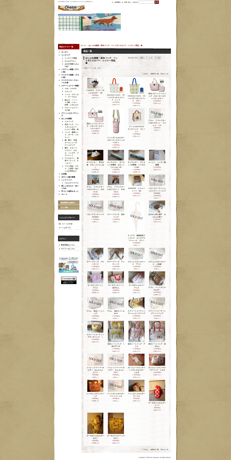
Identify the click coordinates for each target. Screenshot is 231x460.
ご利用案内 (117, 2)
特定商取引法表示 (68, 203)
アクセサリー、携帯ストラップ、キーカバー (72, 160)
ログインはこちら (68, 249)
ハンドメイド (66, 180)
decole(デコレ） (71, 61)
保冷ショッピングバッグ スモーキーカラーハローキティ (95, 126)
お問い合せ (127, 2)
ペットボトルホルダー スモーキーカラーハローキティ (116, 140)
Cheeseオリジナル (72, 183)
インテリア (65, 55)
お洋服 (64, 174)
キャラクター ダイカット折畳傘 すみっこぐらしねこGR (116, 164)
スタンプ (68, 92)
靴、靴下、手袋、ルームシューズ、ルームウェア (72, 142)
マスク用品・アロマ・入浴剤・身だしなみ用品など (72, 168)
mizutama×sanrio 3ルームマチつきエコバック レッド (116, 97)
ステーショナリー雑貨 (70, 86)
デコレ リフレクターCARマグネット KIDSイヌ (95, 189)
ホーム (83, 45)
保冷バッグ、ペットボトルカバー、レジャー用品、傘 (72, 126)
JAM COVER (70, 89)
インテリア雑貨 (71, 58)
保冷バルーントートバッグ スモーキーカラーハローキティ (157, 96)
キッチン (64, 52)
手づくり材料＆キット (70, 191)
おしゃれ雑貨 (66, 119)
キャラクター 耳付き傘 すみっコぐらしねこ (95, 164)
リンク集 (64, 207)
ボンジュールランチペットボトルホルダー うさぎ (137, 370)
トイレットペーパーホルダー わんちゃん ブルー (116, 370)
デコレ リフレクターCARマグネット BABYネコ (116, 189)
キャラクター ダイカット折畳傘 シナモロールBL (136, 164)
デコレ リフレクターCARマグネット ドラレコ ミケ (157, 122)
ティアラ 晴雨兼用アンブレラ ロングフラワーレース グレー (136, 237)
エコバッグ (69, 121)
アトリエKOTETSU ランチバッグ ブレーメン (137, 129)
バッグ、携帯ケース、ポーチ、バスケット (72, 134)
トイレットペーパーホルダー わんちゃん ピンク (96, 370)
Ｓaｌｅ (64, 194)
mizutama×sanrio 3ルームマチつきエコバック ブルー (136, 98)
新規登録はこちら (68, 245)
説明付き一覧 (155, 73)
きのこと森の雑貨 (68, 177)
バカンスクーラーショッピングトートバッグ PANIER (158, 190)
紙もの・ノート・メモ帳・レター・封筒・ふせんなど (72, 102)
